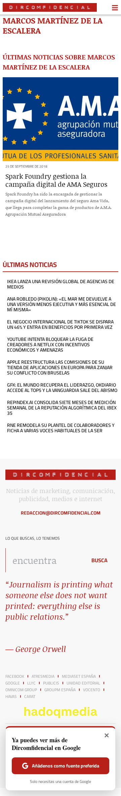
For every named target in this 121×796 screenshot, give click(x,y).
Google (12, 683)
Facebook (14, 676)
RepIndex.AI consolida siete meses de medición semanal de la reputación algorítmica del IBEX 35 (62, 407)
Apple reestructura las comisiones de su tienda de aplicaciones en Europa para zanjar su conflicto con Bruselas (60, 367)
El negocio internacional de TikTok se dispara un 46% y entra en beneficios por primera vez (60, 324)
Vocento (91, 690)
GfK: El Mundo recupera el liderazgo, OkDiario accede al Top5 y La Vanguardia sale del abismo (62, 388)
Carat (29, 696)
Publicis (51, 683)
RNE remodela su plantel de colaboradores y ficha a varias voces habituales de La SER (61, 428)
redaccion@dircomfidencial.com (60, 512)
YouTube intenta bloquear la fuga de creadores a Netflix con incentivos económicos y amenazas (50, 344)
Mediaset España (79, 676)
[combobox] (44, 560)
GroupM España (60, 690)
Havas (11, 696)
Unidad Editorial (83, 683)
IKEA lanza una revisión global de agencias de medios (60, 284)
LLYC (31, 683)
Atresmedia (43, 676)
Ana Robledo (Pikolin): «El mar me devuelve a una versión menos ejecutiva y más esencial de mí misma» (61, 304)
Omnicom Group (21, 690)
